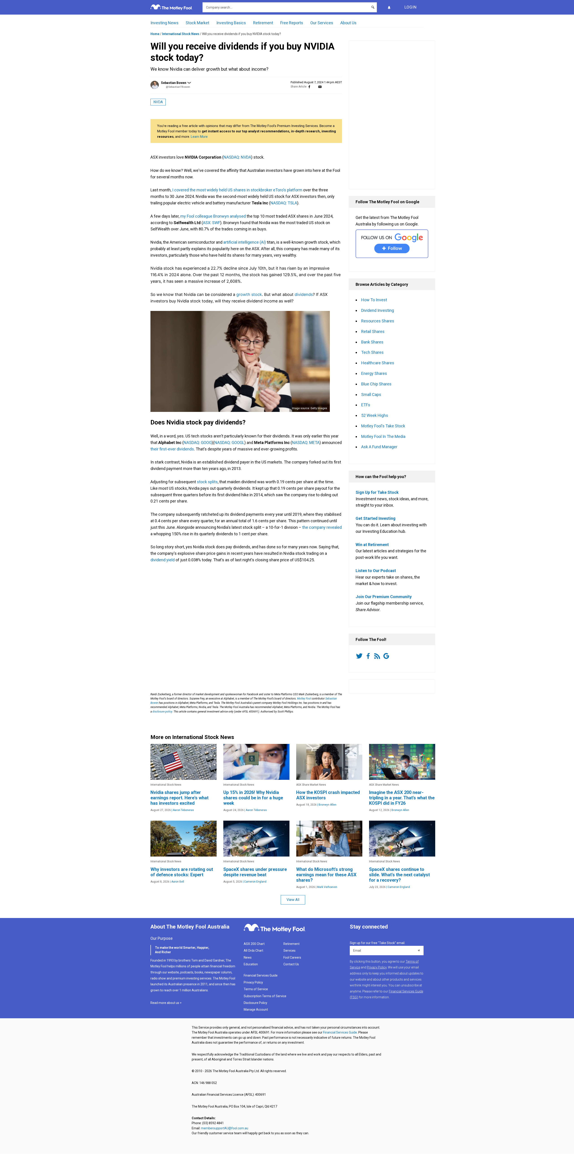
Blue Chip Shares (376, 384)
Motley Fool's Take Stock (383, 426)
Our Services (321, 22)
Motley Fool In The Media (383, 436)
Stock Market (197, 22)
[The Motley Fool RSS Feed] (378, 656)
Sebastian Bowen (173, 83)
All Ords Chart (253, 950)
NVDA (158, 102)
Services (289, 950)
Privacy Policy (253, 982)
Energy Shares (374, 373)
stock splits (207, 481)
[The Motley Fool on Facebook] (369, 656)
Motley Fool (304, 698)
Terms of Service (256, 989)
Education (251, 964)
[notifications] (389, 7)
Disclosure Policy (255, 1003)
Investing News (164, 22)
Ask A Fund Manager (379, 446)
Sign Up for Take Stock (377, 492)
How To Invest (374, 299)
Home (154, 34)
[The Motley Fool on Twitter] (360, 656)
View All (293, 900)
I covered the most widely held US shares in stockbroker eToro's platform (237, 190)
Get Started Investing (376, 518)
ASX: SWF (211, 222)
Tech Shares (372, 352)
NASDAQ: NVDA (237, 157)
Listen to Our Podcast (376, 570)
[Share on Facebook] (309, 87)
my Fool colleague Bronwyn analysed (213, 216)
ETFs (365, 404)
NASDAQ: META (306, 442)
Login (410, 7)
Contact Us (291, 964)
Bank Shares (372, 342)
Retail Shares (373, 331)
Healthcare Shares (377, 363)
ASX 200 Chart (254, 944)
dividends (304, 294)
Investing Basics (231, 22)
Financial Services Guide (261, 975)
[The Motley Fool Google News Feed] (387, 656)
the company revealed (322, 527)
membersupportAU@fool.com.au (224, 1128)
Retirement (263, 22)
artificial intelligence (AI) (244, 242)
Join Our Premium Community (384, 596)
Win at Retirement (372, 544)
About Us (348, 22)
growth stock (249, 294)
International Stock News (180, 34)
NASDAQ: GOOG (198, 442)
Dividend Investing (377, 310)
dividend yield (162, 559)
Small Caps (371, 394)
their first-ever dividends (172, 449)
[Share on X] (314, 87)
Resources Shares (377, 321)
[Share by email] (320, 87)
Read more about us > (166, 1003)
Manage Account (256, 1009)
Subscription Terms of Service (265, 996)
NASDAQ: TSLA (283, 203)
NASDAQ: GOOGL (229, 442)
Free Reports (291, 22)
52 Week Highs (374, 415)
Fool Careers (292, 957)
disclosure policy (162, 711)
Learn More (199, 137)
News (248, 957)
